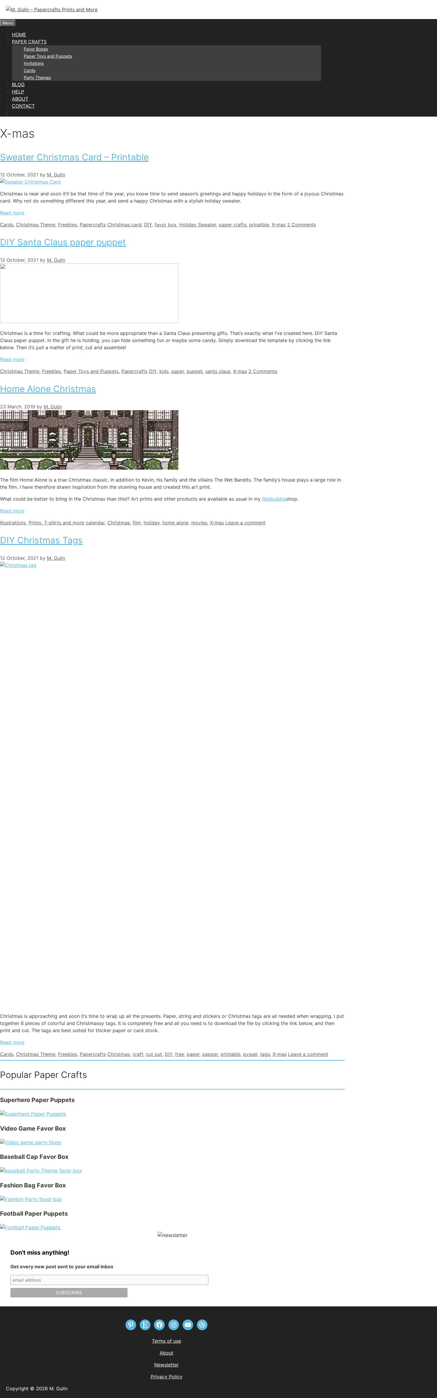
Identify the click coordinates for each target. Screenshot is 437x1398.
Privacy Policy (167, 1377)
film (137, 523)
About (166, 1353)
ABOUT (20, 99)
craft (138, 1054)
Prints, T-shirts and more (56, 523)
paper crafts (232, 225)
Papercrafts (93, 225)
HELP (18, 92)
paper (177, 371)
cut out (154, 1054)
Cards (29, 70)
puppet (195, 371)
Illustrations (13, 523)
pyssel (250, 1054)
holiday (152, 523)
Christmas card (124, 225)
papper (210, 1054)
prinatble (259, 225)
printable (230, 1054)
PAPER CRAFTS (29, 42)
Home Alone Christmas (48, 388)
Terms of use (166, 1341)
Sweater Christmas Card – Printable (74, 157)
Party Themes (37, 77)
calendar (95, 523)
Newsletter (166, 1365)
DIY (148, 225)
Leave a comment (245, 523)
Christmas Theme (35, 225)
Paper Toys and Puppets (48, 56)
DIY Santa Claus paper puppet (63, 242)
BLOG (18, 84)
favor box (166, 225)
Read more (12, 213)
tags (265, 1054)
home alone (175, 523)
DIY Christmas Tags (41, 540)
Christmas (118, 523)
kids (164, 371)
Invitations (34, 63)
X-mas (279, 225)
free (179, 1054)
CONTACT (23, 106)
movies (199, 523)
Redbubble (274, 499)
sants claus (217, 371)
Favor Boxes (36, 48)
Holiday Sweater (197, 225)
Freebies (67, 225)
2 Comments (301, 225)
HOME (19, 34)
